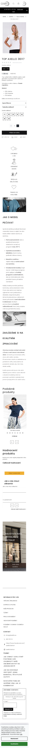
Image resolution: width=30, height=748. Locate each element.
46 (20, 433)
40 (12, 433)
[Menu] (24, 4)
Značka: (6, 65)
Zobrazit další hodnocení (18, 509)
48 (22, 433)
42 (15, 433)
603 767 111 (9, 639)
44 (17, 433)
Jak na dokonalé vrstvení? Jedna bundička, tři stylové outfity (13, 673)
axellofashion (10, 649)
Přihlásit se (8, 709)
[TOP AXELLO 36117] (14, 39)
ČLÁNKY (6, 613)
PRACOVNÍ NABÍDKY (10, 617)
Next (17, 442)
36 (7, 433)
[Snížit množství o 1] (11, 126)
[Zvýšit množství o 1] (17, 126)
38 (9, 433)
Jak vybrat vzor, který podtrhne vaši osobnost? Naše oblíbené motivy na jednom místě (13, 661)
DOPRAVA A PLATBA (10, 605)
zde (21, 734)
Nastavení (14, 739)
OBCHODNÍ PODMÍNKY (10, 621)
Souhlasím (14, 744)
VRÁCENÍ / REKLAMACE (10, 601)
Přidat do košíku (14, 133)
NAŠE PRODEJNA (9, 609)
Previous (12, 442)
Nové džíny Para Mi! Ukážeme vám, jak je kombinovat (12, 683)
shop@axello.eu (11, 635)
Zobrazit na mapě (16, 553)
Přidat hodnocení (14, 473)
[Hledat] (13, 3)
